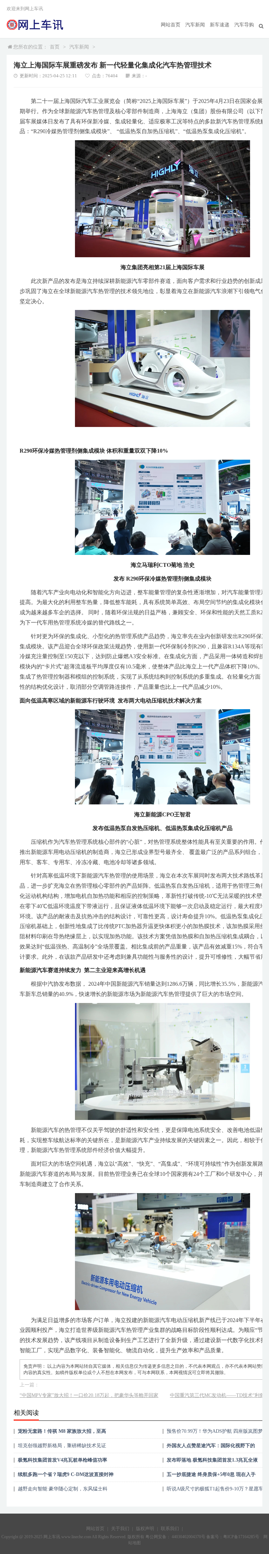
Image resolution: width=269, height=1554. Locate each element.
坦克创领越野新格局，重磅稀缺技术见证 (62, 1445)
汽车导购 (244, 24)
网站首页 (170, 24)
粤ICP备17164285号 (241, 1536)
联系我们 (170, 1528)
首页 (55, 47)
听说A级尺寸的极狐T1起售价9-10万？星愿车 (215, 1488)
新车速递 (219, 24)
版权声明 (145, 1528)
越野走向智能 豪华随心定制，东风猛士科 (63, 1488)
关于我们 (120, 1528)
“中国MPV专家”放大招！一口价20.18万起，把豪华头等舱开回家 (89, 1395)
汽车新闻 (195, 24)
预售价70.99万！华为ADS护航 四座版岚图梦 (215, 1431)
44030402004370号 (188, 1536)
